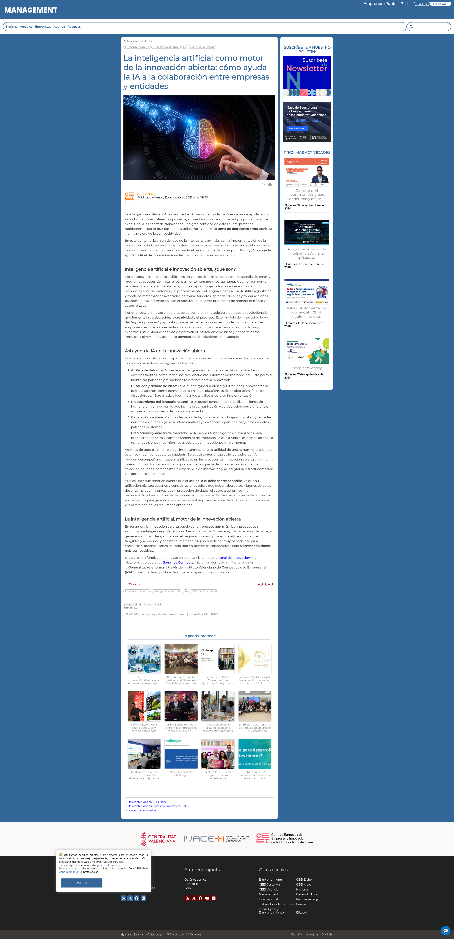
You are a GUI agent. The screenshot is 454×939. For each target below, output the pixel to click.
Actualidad (131, 41)
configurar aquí (68, 871)
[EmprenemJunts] (380, 4)
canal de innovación (234, 557)
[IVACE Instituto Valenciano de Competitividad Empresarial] (195, 838)
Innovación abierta (137, 46)
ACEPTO (81, 882)
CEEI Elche (145, 194)
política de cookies (108, 865)
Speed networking (306, 368)
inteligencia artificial (166, 46)
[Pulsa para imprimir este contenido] (270, 184)
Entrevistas (43, 26)
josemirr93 (154, 604)
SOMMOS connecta (202, 46)
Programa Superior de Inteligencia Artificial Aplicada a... (307, 253)
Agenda (59, 26)
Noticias (11, 26)
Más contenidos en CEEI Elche (147, 802)
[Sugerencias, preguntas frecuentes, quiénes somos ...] (402, 4)
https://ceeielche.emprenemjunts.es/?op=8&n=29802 (184, 614)
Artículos (26, 26)
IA (184, 46)
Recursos (74, 26)
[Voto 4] (269, 584)
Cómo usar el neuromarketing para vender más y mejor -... (306, 194)
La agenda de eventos (142, 810)
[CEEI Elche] (129, 202)
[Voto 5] (272, 584)
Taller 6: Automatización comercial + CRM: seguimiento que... (306, 312)
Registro (422, 3)
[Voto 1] (259, 584)
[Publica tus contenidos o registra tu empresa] (408, 4)
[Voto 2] (262, 584)
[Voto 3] (266, 584)
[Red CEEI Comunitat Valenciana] (285, 842)
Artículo (146, 41)
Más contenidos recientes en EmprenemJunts (157, 806)
